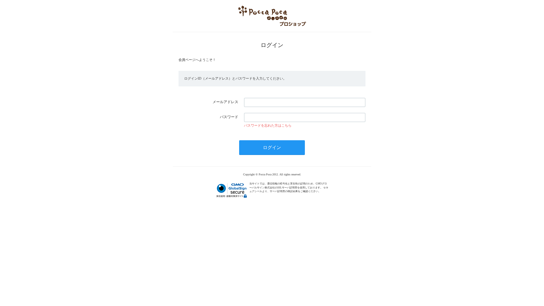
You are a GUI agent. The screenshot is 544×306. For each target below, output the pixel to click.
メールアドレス (225, 102)
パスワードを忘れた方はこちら (268, 126)
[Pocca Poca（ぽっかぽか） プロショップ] (272, 16)
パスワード (229, 117)
